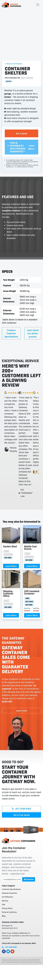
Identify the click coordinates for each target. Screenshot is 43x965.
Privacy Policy (7, 908)
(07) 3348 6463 (23, 808)
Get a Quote (21, 133)
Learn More (11, 565)
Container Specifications (11, 889)
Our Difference (7, 897)
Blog (3, 916)
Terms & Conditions (9, 912)
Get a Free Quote (21, 814)
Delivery (5, 901)
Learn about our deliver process (33, 333)
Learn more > (31, 147)
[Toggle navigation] (37, 4)
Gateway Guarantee (9, 893)
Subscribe (30, 879)
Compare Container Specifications (11, 333)
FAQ (3, 904)
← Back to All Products (13, 63)
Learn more (21, 710)
